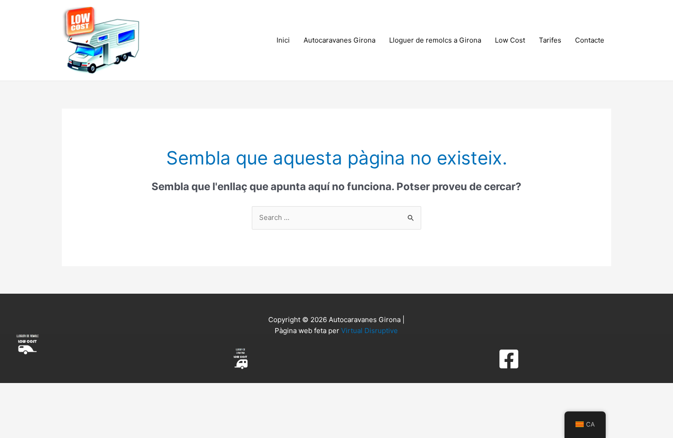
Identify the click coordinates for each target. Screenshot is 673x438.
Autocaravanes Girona (339, 40)
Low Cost (510, 40)
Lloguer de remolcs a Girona (435, 40)
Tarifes (550, 40)
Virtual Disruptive (369, 330)
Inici (283, 40)
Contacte (589, 40)
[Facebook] (509, 359)
